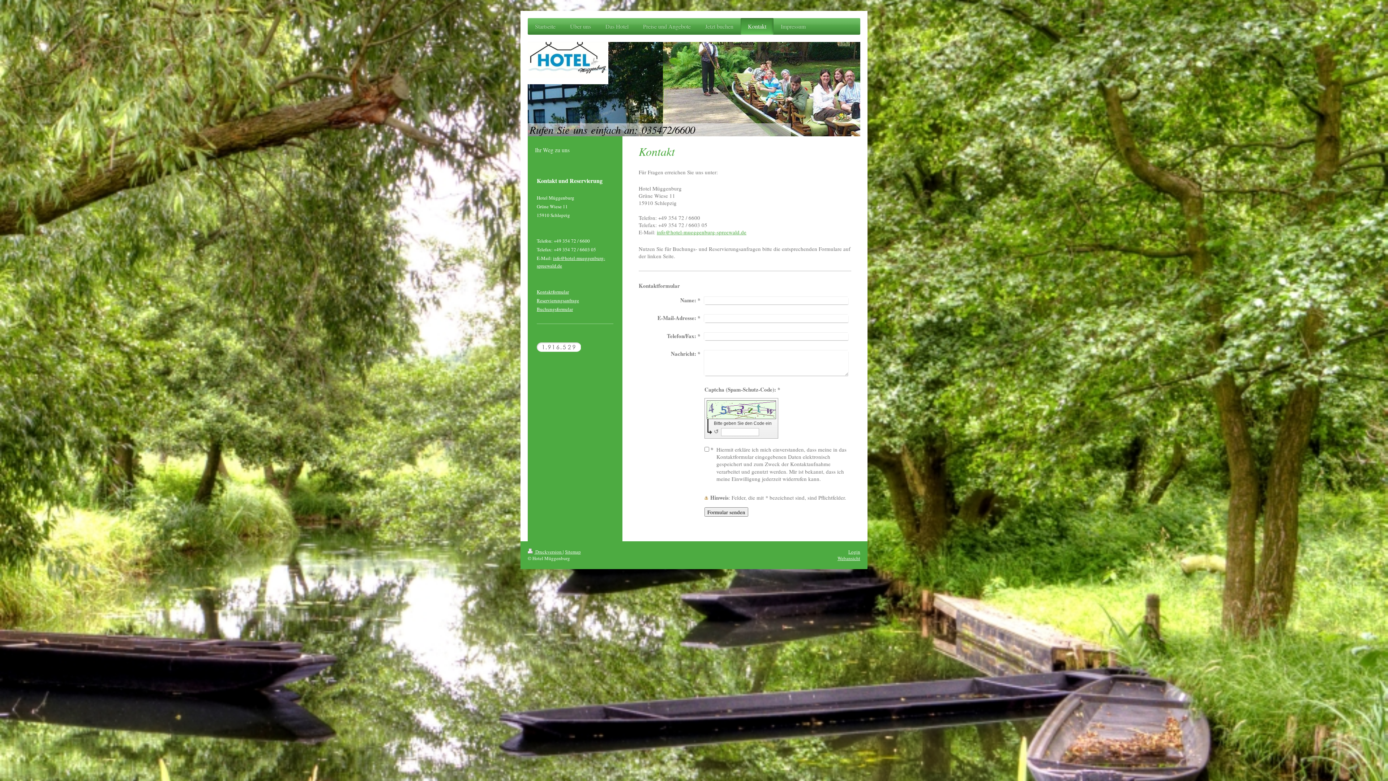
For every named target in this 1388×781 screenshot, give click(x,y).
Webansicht (848, 558)
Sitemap (573, 552)
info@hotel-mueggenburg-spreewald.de (701, 232)
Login (854, 552)
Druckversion (548, 552)
